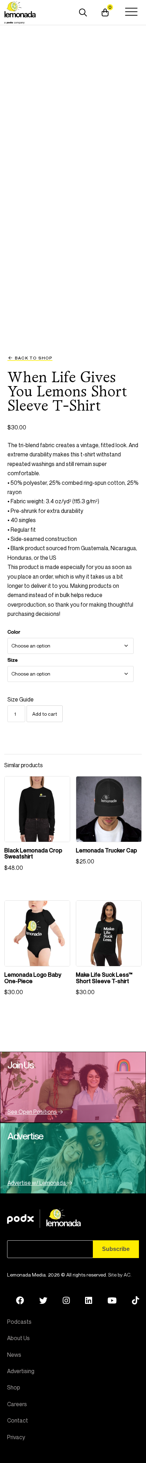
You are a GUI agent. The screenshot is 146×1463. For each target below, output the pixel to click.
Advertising (20, 1371)
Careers (17, 1404)
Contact (17, 1420)
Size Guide (20, 699)
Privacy (16, 1437)
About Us (18, 1338)
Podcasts (19, 1321)
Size (12, 659)
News (14, 1354)
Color (13, 631)
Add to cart (44, 714)
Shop (13, 1387)
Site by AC (119, 1275)
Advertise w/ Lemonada (37, 1182)
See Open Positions (32, 1111)
